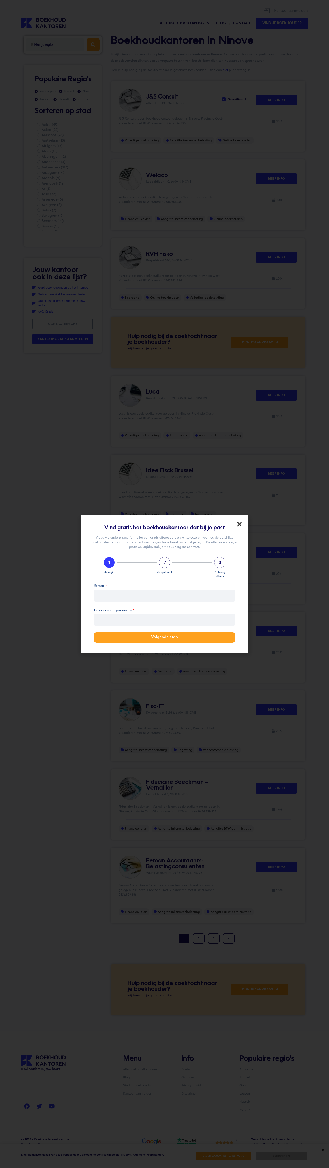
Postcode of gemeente (114, 610)
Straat (100, 586)
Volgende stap (164, 637)
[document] (164, 584)
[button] (239, 524)
